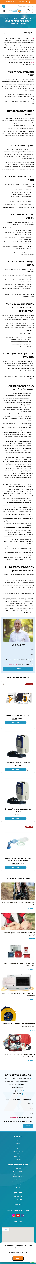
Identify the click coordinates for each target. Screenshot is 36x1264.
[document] (18, 632)
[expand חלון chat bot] (9, 1218)
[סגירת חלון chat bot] (7, 1218)
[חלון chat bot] (20, 1240)
